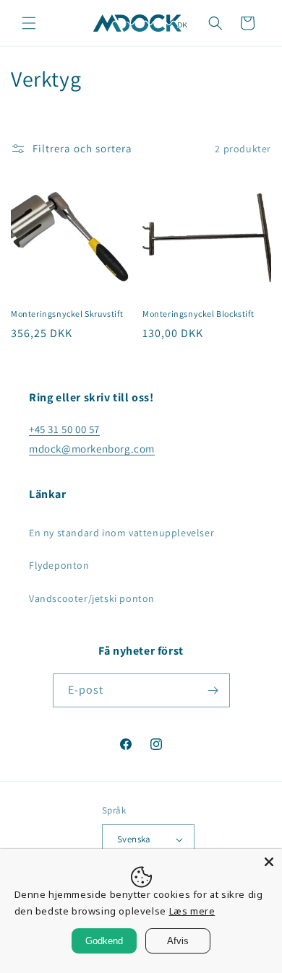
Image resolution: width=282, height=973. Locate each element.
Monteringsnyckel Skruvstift (67, 313)
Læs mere (192, 910)
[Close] (269, 862)
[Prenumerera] (213, 690)
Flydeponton (59, 565)
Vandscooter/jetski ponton (92, 598)
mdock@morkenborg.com (92, 448)
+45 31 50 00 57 (64, 429)
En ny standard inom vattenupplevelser (121, 532)
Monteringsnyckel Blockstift (198, 313)
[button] (29, 23)
